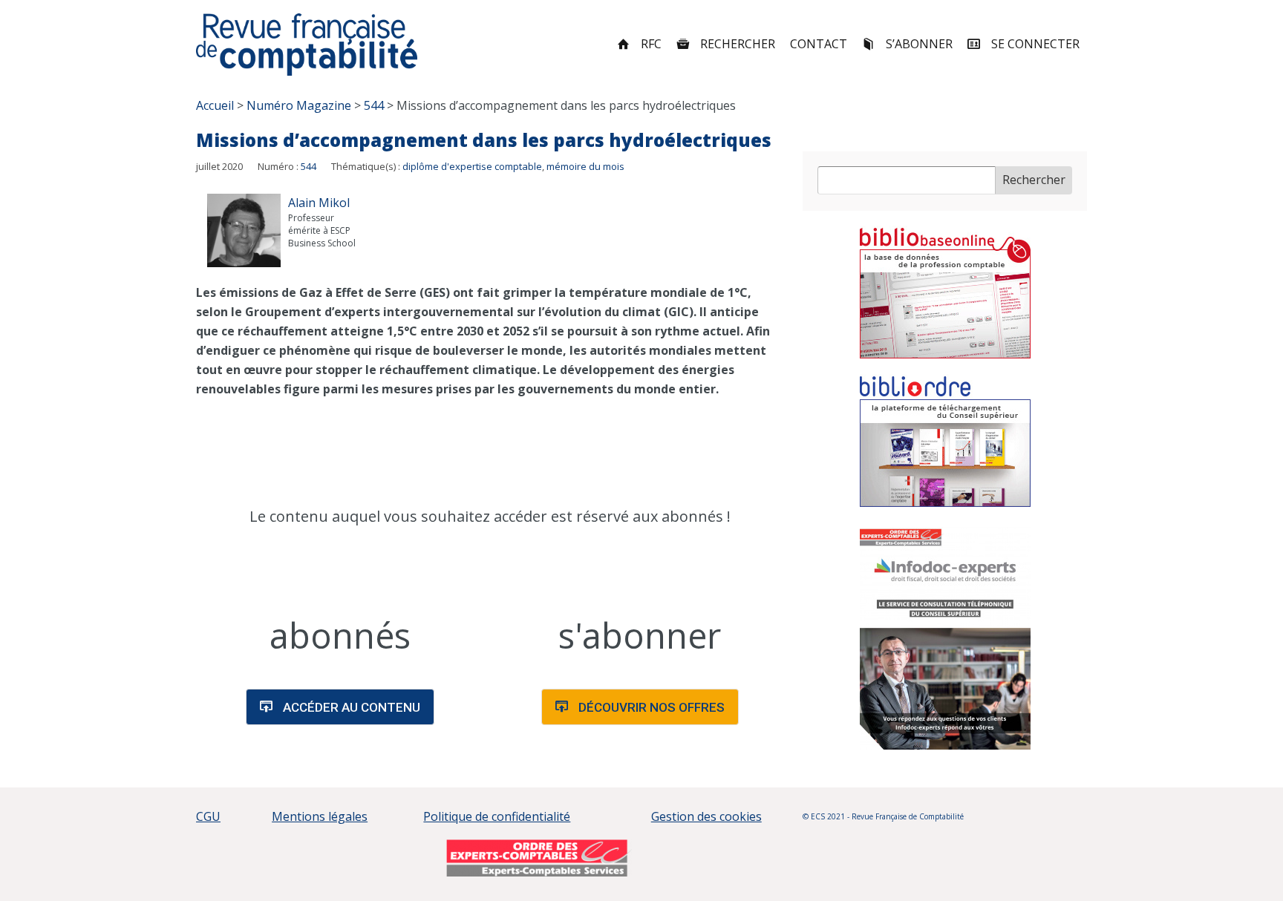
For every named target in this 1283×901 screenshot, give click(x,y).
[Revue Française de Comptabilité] (307, 44)
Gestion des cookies (706, 816)
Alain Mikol (319, 202)
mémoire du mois (585, 166)
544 (308, 166)
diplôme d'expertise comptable (472, 166)
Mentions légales (320, 816)
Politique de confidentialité (496, 816)
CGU (208, 816)
